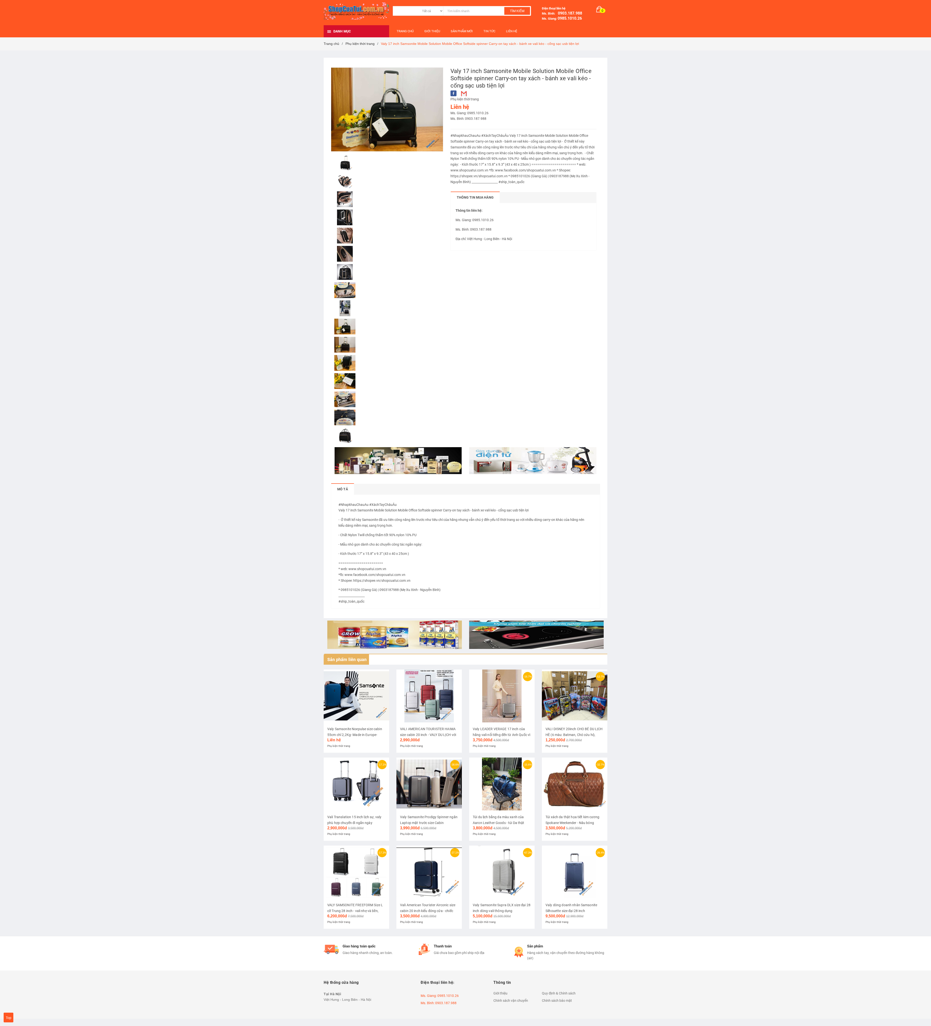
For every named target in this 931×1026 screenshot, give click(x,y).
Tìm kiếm (517, 11)
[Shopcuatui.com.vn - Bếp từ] (536, 635)
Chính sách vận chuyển (510, 1000)
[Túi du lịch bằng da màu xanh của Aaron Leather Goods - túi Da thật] (502, 784)
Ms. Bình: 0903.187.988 (468, 119)
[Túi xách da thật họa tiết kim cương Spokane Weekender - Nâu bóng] (574, 784)
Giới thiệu (500, 993)
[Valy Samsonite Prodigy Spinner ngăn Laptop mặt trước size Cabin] (429, 784)
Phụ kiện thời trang (464, 99)
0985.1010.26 (570, 18)
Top (8, 1018)
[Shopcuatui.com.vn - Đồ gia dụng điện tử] (532, 460)
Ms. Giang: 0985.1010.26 (469, 113)
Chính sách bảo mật (557, 1000)
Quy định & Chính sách (559, 993)
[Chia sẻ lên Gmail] (464, 93)
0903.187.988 (569, 13)
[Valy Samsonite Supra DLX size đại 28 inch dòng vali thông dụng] (502, 872)
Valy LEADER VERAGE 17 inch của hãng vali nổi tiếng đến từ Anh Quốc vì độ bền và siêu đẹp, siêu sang (501, 735)
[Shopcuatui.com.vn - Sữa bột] (394, 635)
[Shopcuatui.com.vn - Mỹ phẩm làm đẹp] (398, 460)
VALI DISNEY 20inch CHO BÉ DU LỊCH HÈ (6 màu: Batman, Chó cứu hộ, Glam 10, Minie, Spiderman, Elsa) (574, 735)
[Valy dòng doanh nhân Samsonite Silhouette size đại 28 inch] (574, 872)
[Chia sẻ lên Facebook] (453, 93)
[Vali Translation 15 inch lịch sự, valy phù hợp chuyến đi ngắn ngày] (356, 784)
